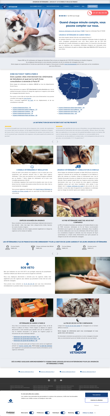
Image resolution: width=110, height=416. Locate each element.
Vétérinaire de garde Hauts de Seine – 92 (26, 337)
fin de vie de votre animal (73, 326)
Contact (77, 6)
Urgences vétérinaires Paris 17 (89, 371)
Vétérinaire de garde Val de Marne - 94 (25, 340)
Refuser (96, 405)
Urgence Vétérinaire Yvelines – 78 (23, 111)
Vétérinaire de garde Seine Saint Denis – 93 (27, 339)
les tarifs (30, 100)
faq (83, 6)
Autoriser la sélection (97, 400)
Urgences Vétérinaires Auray (16, 386)
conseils (66, 6)
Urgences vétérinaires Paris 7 (47, 371)
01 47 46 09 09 (100, 13)
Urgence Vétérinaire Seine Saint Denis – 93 (71, 107)
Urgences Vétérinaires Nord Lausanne (65, 386)
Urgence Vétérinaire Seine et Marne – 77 (25, 109)
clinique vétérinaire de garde (75, 186)
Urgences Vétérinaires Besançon (41, 387)
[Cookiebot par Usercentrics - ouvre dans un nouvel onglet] (10, 413)
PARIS (82, 31)
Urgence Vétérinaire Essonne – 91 (23, 113)
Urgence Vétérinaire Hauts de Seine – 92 (25, 115)
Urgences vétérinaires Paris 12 (68, 371)
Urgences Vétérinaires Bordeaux (40, 389)
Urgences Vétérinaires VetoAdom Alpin (88, 386)
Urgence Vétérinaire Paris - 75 (22, 107)
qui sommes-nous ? (36, 6)
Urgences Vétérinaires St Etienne (64, 387)
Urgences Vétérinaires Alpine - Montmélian (43, 386)
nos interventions (53, 6)
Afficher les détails (88, 412)
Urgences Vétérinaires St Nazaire (64, 389)
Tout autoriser (96, 394)
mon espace (93, 6)
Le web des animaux (46, 346)
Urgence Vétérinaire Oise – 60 (68, 113)
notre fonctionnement (70, 64)
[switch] (47, 412)
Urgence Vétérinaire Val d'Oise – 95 (69, 111)
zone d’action (27, 98)
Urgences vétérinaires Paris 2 (27, 371)
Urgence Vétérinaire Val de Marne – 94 (70, 109)
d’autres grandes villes (25, 346)
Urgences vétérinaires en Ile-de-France (69, 31)
